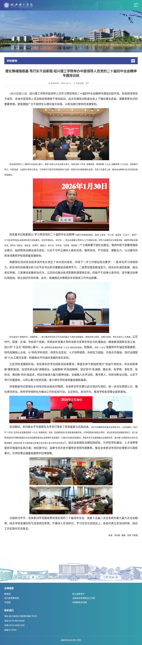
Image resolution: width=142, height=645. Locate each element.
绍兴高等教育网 (11, 597)
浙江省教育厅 (78, 593)
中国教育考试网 (79, 602)
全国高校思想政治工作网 (83, 597)
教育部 (7, 593)
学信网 (7, 602)
